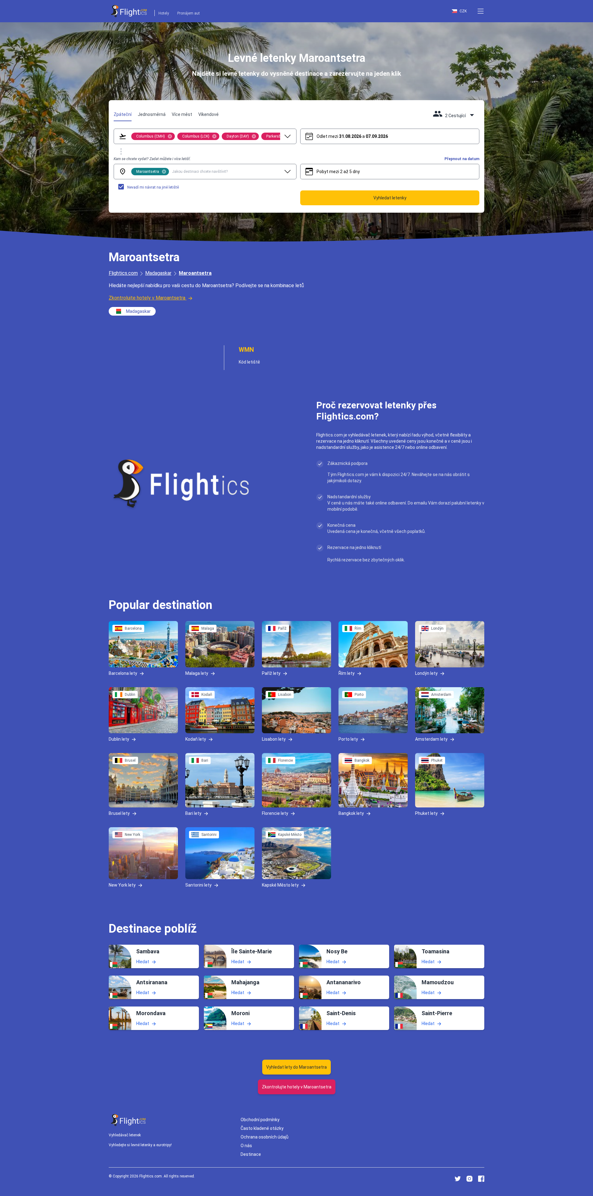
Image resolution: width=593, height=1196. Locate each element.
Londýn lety (426, 672)
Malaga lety (196, 672)
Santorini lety (198, 885)
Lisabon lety (274, 739)
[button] (480, 11)
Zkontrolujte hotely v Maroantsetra (147, 298)
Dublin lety (119, 739)
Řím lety (347, 672)
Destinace (251, 1154)
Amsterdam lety (431, 739)
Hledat (142, 961)
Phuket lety (426, 813)
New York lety (122, 885)
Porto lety (348, 739)
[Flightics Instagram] (469, 1178)
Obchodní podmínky (260, 1119)
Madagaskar (158, 273)
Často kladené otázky (262, 1128)
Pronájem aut (188, 13)
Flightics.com (123, 273)
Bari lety (193, 813)
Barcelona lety (123, 672)
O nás (246, 1145)
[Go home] (128, 1120)
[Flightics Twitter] (458, 1179)
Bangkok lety (351, 813)
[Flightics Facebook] (481, 1179)
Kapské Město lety (280, 885)
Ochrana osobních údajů (264, 1136)
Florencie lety (275, 813)
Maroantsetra (195, 273)
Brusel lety (119, 813)
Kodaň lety (195, 739)
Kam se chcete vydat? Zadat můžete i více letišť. (152, 159)
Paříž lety (271, 672)
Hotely (163, 13)
